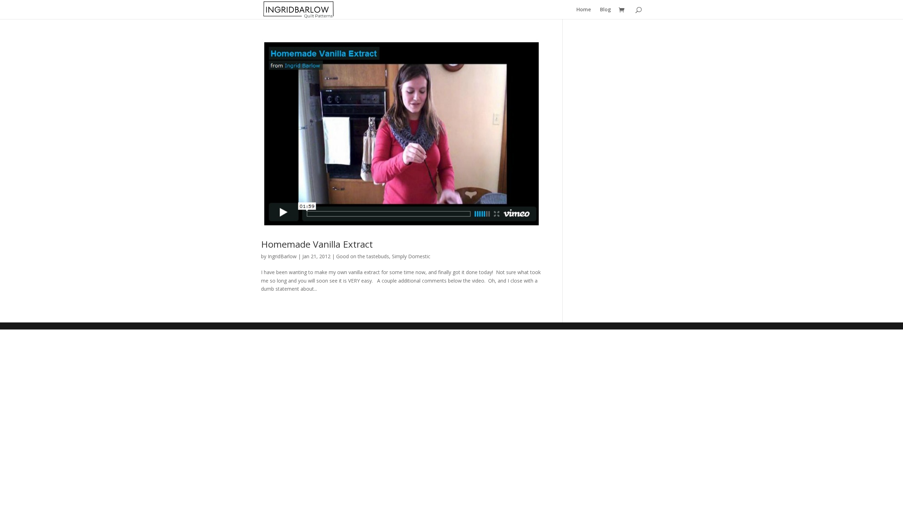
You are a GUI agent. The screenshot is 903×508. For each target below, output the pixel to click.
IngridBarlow (282, 256)
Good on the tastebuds (362, 256)
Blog (605, 10)
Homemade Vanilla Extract (317, 244)
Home (583, 10)
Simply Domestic (411, 256)
